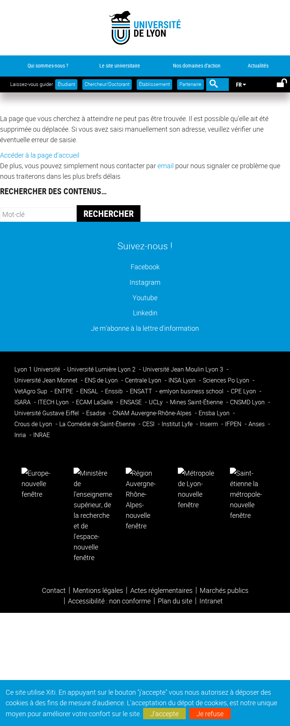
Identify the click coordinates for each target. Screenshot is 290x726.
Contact (54, 590)
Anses (257, 424)
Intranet (211, 600)
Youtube (145, 297)
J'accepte (164, 713)
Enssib (114, 391)
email (165, 165)
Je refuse (210, 713)
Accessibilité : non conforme (109, 600)
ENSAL (89, 391)
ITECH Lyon (54, 402)
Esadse (96, 413)
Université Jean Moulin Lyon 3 (184, 369)
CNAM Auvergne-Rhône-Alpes (153, 413)
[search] (37, 214)
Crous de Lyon (34, 424)
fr (239, 84)
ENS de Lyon (102, 380)
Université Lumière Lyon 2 (102, 369)
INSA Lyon (182, 380)
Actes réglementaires (161, 590)
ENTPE (64, 391)
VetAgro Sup (31, 391)
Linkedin (145, 312)
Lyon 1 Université (38, 369)
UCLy (156, 402)
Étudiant (66, 84)
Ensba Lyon (215, 413)
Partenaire (190, 84)
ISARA (23, 402)
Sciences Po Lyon (227, 380)
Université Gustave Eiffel (47, 413)
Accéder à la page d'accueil (39, 155)
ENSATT (142, 391)
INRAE (41, 435)
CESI (149, 424)
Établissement (154, 84)
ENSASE (131, 402)
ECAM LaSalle (95, 402)
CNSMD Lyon (248, 402)
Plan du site (175, 600)
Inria (21, 435)
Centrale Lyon (144, 380)
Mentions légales (98, 590)
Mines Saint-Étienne (197, 402)
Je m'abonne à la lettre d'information (145, 328)
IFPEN (234, 424)
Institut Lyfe (178, 424)
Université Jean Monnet (46, 380)
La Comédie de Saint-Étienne (98, 424)
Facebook (145, 266)
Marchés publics (224, 590)
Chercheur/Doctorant (107, 84)
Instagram (145, 282)
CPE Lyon (244, 391)
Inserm (209, 424)
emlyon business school (192, 391)
